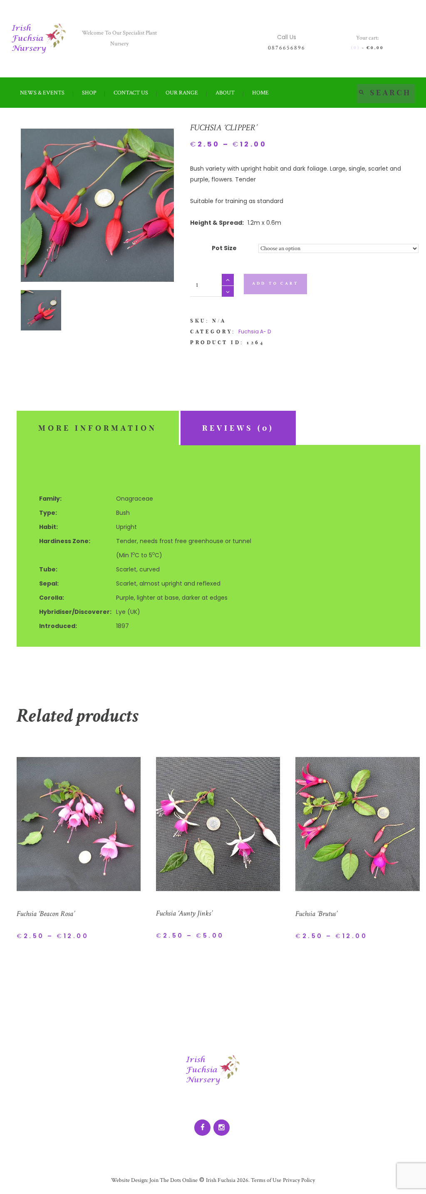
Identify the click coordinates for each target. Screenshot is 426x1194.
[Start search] (362, 92)
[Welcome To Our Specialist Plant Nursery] (39, 38)
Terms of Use (265, 1180)
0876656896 (286, 48)
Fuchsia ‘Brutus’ (316, 913)
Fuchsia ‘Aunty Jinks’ (184, 913)
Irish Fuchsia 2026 (227, 1180)
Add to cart (275, 283)
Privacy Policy (299, 1180)
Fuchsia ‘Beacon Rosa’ (45, 913)
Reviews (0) (238, 428)
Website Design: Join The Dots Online (154, 1180)
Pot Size (224, 248)
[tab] (98, 428)
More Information (97, 428)
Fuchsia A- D (254, 331)
